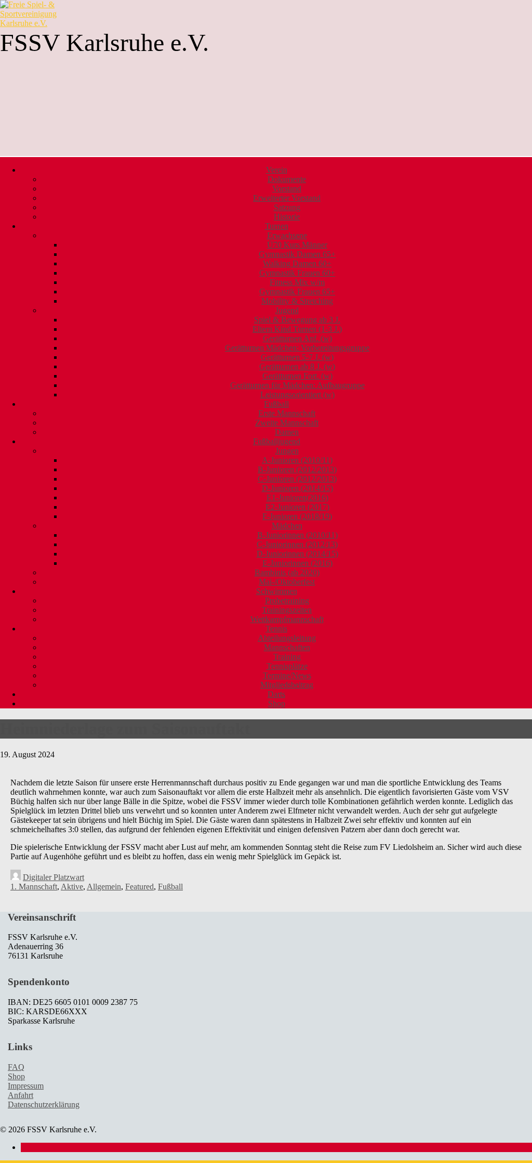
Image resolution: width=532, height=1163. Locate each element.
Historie (287, 216)
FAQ (16, 1067)
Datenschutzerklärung (43, 1104)
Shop (276, 703)
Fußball (170, 886)
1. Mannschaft (33, 886)
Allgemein (104, 886)
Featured (139, 886)
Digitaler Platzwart (53, 877)
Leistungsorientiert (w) (297, 394)
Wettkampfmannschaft (287, 619)
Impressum (26, 1085)
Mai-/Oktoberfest (287, 581)
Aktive (72, 886)
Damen (287, 432)
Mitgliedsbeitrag (286, 684)
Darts (276, 694)
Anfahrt (20, 1095)
